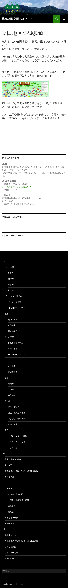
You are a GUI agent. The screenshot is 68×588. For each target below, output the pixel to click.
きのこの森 (12, 424)
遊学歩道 (11, 366)
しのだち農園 (10, 546)
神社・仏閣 (9, 267)
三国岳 (11, 389)
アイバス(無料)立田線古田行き (17, 186)
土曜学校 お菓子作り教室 (18, 500)
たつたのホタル (14, 319)
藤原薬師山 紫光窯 (15, 343)
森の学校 (11, 506)
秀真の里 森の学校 (12, 216)
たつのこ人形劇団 (15, 494)
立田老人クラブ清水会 (14, 459)
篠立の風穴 (12, 331)
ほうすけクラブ (14, 302)
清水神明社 (12, 284)
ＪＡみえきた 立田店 (16, 442)
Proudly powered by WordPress (15, 584)
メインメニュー (64, 19)
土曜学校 (8, 488)
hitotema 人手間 (16, 308)
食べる (7, 401)
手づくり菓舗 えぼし (17, 436)
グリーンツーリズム (13, 296)
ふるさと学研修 (11, 517)
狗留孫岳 (11, 395)
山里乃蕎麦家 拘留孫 (16, 413)
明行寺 (11, 279)
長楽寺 (11, 273)
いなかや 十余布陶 (16, 418)
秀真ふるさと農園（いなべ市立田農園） (22, 471)
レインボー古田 (11, 552)
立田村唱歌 (12, 348)
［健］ (4, 453)
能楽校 (11, 512)
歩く (7, 360)
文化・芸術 (9, 337)
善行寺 (11, 290)
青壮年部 (8, 465)
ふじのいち (12, 447)
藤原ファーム (10, 535)
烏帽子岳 (11, 383)
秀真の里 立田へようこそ (17, 18)
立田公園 (11, 325)
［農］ (4, 529)
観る (7, 313)
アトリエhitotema (12, 235)
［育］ (4, 482)
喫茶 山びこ (13, 407)
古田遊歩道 (12, 372)
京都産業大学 (10, 523)
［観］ (4, 261)
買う (7, 430)
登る (7, 378)
